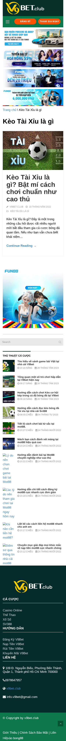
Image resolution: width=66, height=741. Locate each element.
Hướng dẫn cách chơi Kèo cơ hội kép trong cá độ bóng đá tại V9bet (38, 394)
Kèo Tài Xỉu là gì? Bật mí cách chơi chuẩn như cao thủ (31, 188)
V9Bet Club (16, 207)
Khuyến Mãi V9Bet (15, 653)
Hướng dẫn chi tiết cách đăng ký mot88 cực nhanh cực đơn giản (37, 491)
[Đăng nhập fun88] (33, 97)
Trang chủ (9, 110)
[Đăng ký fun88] (33, 297)
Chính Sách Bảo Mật (34, 732)
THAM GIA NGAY (49, 21)
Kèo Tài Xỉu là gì (19, 211)
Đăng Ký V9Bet (13, 639)
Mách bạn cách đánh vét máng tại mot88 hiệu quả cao (37, 441)
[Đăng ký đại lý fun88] (33, 38)
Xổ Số (7, 619)
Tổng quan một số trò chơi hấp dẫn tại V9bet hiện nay (39, 378)
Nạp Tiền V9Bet (13, 644)
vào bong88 (15, 738)
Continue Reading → (21, 245)
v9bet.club (13, 688)
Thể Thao (9, 615)
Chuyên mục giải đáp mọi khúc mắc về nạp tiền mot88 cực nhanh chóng (39, 546)
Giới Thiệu (10, 732)
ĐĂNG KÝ (25, 21)
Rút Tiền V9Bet (13, 648)
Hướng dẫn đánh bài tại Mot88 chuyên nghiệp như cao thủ (35, 456)
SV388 (7, 624)
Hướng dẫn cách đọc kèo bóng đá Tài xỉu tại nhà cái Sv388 (38, 409)
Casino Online (12, 610)
